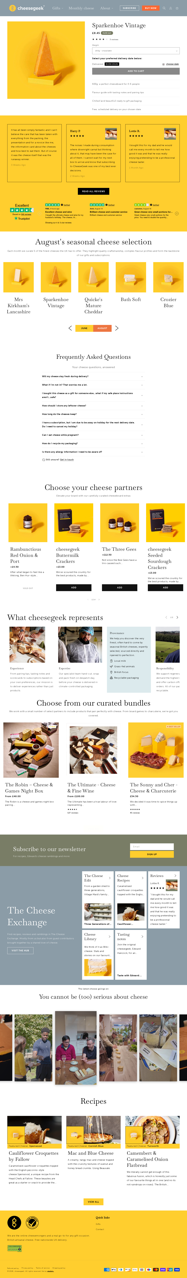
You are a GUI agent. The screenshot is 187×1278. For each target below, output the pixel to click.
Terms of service (43, 1268)
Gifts (98, 1224)
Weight (95, 45)
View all (93, 829)
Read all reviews (93, 191)
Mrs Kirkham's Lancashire (18, 306)
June (84, 328)
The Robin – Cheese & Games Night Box (29, 788)
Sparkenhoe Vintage (56, 303)
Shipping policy (58, 1268)
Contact (100, 1229)
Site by (44, 1271)
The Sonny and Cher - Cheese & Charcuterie (154, 788)
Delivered (105, 64)
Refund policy (13, 1268)
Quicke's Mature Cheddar (93, 306)
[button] (57, 8)
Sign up (152, 854)
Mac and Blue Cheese (91, 1153)
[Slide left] (88, 599)
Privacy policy (27, 1268)
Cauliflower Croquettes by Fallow (33, 1156)
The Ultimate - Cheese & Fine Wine (91, 788)
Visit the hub (20, 950)
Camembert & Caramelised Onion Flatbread (147, 1159)
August (102, 328)
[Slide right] (99, 599)
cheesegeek (19, 1271)
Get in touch (67, 459)
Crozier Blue (168, 303)
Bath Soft (131, 299)
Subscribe (129, 8)
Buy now (150, 8)
